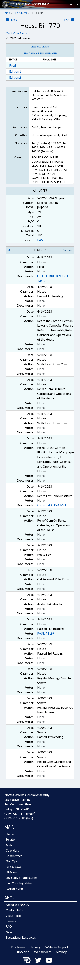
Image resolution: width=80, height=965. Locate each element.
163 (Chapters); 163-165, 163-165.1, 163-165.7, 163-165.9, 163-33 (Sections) (50, 147)
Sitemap (61, 952)
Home (6, 12)
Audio (10, 845)
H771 (67, 19)
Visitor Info (13, 915)
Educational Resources (21, 937)
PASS (40, 240)
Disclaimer (18, 947)
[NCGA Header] (29, 4)
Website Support (56, 947)
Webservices (42, 952)
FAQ (9, 926)
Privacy (35, 947)
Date (66, 250)
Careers (11, 921)
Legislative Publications (21, 877)
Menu (72, 4)
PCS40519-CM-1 (51, 505)
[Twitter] (38, 960)
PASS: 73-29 (45, 633)
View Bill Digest (40, 46)
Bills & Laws (20, 12)
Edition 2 (15, 77)
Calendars (12, 850)
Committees (14, 856)
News (9, 932)
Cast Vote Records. (18, 33)
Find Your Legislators (20, 883)
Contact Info (14, 910)
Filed (12, 65)
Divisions (12, 872)
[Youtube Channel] (49, 960)
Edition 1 (15, 71)
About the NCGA (17, 904)
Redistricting (14, 888)
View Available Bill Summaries (40, 53)
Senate (10, 839)
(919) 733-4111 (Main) (19, 813)
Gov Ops (11, 861)
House (10, 834)
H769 (13, 19)
